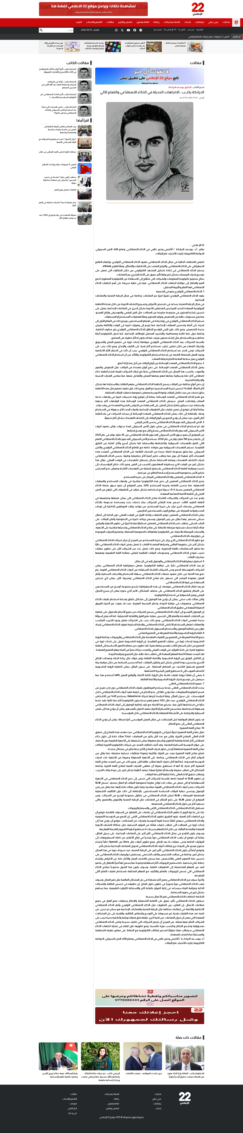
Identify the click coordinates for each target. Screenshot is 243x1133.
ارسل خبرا (158, 29)
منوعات (73, 1103)
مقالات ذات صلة (188, 1037)
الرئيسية (199, 29)
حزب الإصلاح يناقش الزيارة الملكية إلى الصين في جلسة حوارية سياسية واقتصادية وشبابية (60, 129)
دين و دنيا (72, 1113)
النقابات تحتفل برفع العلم (65, 190)
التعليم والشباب (94, 22)
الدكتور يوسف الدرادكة (179, 87)
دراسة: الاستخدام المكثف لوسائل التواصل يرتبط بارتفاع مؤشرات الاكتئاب (135, 45)
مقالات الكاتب (77, 63)
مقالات (110, 22)
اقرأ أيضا (82, 120)
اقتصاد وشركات (172, 22)
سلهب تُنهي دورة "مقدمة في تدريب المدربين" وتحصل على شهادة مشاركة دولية (192, 36)
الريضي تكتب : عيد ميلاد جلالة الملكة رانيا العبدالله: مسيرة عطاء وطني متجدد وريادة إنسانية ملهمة (100, 1076)
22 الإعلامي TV (170, 29)
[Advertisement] (149, 223)
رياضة (156, 22)
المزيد (79, 22)
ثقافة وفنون (142, 22)
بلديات (187, 22)
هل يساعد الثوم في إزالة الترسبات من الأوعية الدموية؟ (94, 45)
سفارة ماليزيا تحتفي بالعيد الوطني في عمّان (57, 152)
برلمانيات (199, 22)
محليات (226, 22)
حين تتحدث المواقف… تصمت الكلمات (144, 1073)
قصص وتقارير (125, 22)
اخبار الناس (72, 1108)
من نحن (190, 29)
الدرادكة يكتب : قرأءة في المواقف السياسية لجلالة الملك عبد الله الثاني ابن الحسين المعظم (58, 85)
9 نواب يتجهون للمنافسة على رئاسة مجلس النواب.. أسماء (175, 45)
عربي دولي (213, 22)
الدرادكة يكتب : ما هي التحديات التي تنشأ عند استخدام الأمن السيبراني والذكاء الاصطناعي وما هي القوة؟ (59, 110)
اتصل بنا (182, 29)
